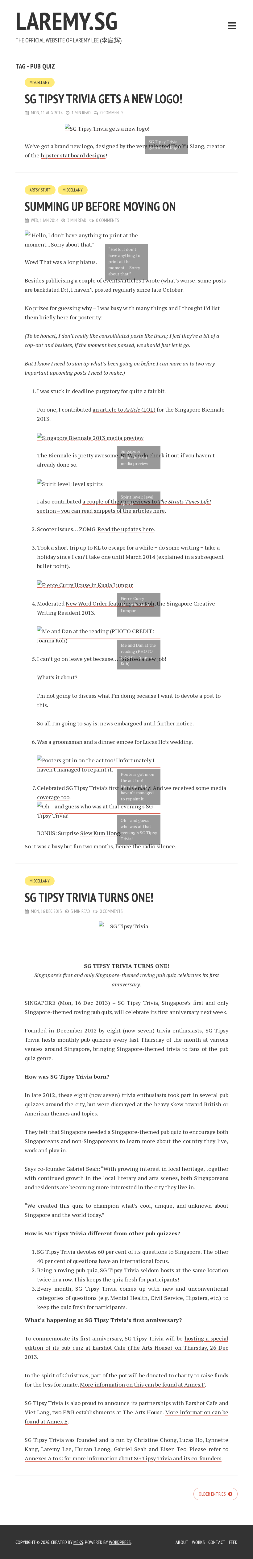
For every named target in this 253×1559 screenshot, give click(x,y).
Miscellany (40, 82)
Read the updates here (125, 529)
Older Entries (213, 1494)
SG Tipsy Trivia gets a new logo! (103, 99)
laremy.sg (66, 21)
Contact (217, 1542)
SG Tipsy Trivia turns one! (89, 897)
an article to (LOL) (124, 409)
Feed (233, 1542)
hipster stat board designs (73, 155)
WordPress (120, 1542)
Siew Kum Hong (100, 833)
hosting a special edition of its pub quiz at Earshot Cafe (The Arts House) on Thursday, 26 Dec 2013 (126, 1347)
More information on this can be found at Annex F (142, 1384)
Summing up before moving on (100, 206)
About (182, 1542)
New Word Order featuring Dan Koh (110, 603)
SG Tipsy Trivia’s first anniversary (108, 787)
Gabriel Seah (82, 1168)
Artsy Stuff (40, 190)
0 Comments (111, 113)
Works (198, 1542)
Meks (78, 1542)
